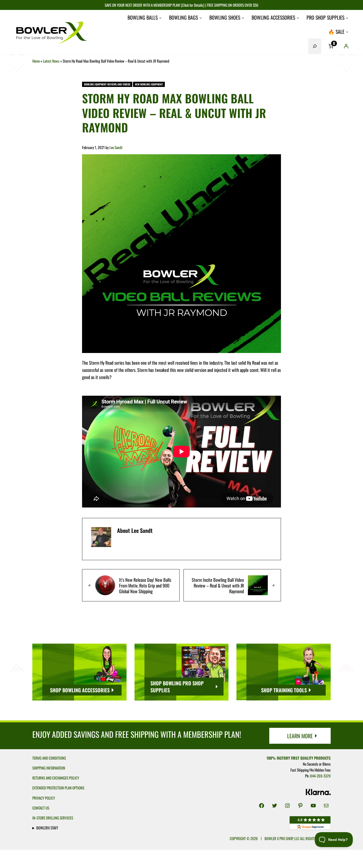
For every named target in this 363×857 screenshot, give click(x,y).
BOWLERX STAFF (47, 827)
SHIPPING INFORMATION (48, 768)
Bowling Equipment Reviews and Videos (107, 84)
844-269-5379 (320, 776)
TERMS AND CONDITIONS (49, 758)
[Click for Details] (192, 5)
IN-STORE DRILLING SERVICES (52, 817)
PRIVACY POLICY (43, 798)
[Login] (346, 46)
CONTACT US (40, 808)
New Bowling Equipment (149, 84)
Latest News (51, 61)
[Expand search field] (314, 46)
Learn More (300, 736)
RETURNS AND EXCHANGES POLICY (55, 777)
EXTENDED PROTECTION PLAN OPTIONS (58, 787)
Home (36, 61)
